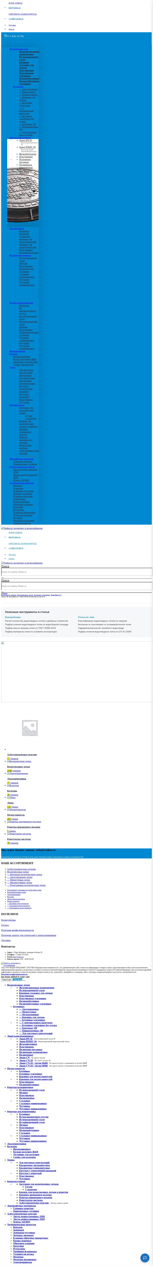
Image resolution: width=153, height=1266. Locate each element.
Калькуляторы (8, 920)
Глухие (28, 415)
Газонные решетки (22, 461)
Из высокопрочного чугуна (27, 311)
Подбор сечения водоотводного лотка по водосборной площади (36, 624)
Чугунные (24, 279)
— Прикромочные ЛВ (31, 1030)
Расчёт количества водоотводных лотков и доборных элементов (36, 621)
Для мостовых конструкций (26, 371)
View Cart (6, 980)
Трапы (12, 367)
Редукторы (18, 510)
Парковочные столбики (25, 464)
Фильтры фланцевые (23, 520)
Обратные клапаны (23, 504)
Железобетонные (27, 154)
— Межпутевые (27, 92)
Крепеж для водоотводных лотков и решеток (28, 424)
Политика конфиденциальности (17, 930)
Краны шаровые (21, 501)
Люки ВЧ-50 (37, 1039)
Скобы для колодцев (23, 364)
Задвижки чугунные (23, 491)
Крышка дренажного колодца (25, 432)
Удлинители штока (22, 515)
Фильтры (17, 518)
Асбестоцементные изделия (22, 467)
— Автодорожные (28, 89)
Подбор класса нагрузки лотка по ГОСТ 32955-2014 (30, 628)
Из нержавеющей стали (32, 1090)
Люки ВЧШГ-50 (44, 1041)
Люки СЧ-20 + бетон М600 (28, 198)
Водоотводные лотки (18, 49)
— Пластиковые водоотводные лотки (26, 885)
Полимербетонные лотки (16, 892)
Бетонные (24, 231)
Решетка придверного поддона (25, 440)
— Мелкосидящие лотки (19, 882)
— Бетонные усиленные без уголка (26, 119)
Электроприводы (22, 523)
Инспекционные (21, 356)
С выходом (30, 418)
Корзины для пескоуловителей (27, 240)
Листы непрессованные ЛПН (29, 1216)
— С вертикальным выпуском (26, 111)
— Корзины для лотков (32, 1017)
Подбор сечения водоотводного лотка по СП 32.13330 (104, 631)
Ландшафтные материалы (21, 459)
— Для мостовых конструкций (28, 133)
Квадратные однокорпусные (27, 382)
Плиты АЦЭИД (21, 480)
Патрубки (18, 507)
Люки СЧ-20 (27, 179)
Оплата (11, 29)
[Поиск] (2, 577)
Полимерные (25, 170)
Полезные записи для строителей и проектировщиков (28, 935)
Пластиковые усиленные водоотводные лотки (24, 890)
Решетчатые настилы (25, 446)
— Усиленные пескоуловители (18, 906)
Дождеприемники (17, 351)
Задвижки (18, 488)
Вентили (17, 485)
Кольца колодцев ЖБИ (24, 359)
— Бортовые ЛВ (27, 124)
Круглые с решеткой (24, 395)
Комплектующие (16, 405)
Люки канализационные (20, 138)
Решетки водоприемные (20, 255)
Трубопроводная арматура (21, 483)
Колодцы (13, 354)
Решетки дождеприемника (21, 303)
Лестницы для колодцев (25, 362)
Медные (23, 263)
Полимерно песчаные (25, 160)
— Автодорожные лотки (19, 877)
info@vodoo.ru (18, 957)
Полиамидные (26, 268)
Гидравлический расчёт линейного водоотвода (101, 628)
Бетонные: (18, 86)
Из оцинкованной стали (32, 1122)
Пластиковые (26, 156)
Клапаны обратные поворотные (23, 497)
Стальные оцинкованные (26, 275)
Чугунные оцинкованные (26, 283)
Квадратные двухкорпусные (27, 376)
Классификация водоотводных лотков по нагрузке (102, 621)
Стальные (24, 271)
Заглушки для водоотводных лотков (26, 410)
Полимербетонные (28, 252)
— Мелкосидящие (28, 94)
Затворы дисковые (22, 493)
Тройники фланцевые (24, 512)
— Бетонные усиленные (25, 104)
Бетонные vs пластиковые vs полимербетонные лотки (104, 624)
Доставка (12, 25)
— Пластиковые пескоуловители (19, 908)
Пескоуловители (16, 228)
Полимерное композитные (26, 166)
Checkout (17, 979)
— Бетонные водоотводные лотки (24, 874)
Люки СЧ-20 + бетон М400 (28, 187)
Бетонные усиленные (24, 235)
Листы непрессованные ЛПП (29, 1219)
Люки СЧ (26, 174)
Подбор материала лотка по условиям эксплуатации (31, 631)
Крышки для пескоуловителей (27, 246)
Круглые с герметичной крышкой (25, 389)
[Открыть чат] (144, 1257)
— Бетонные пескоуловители (18, 903)
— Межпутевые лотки (18, 880)
